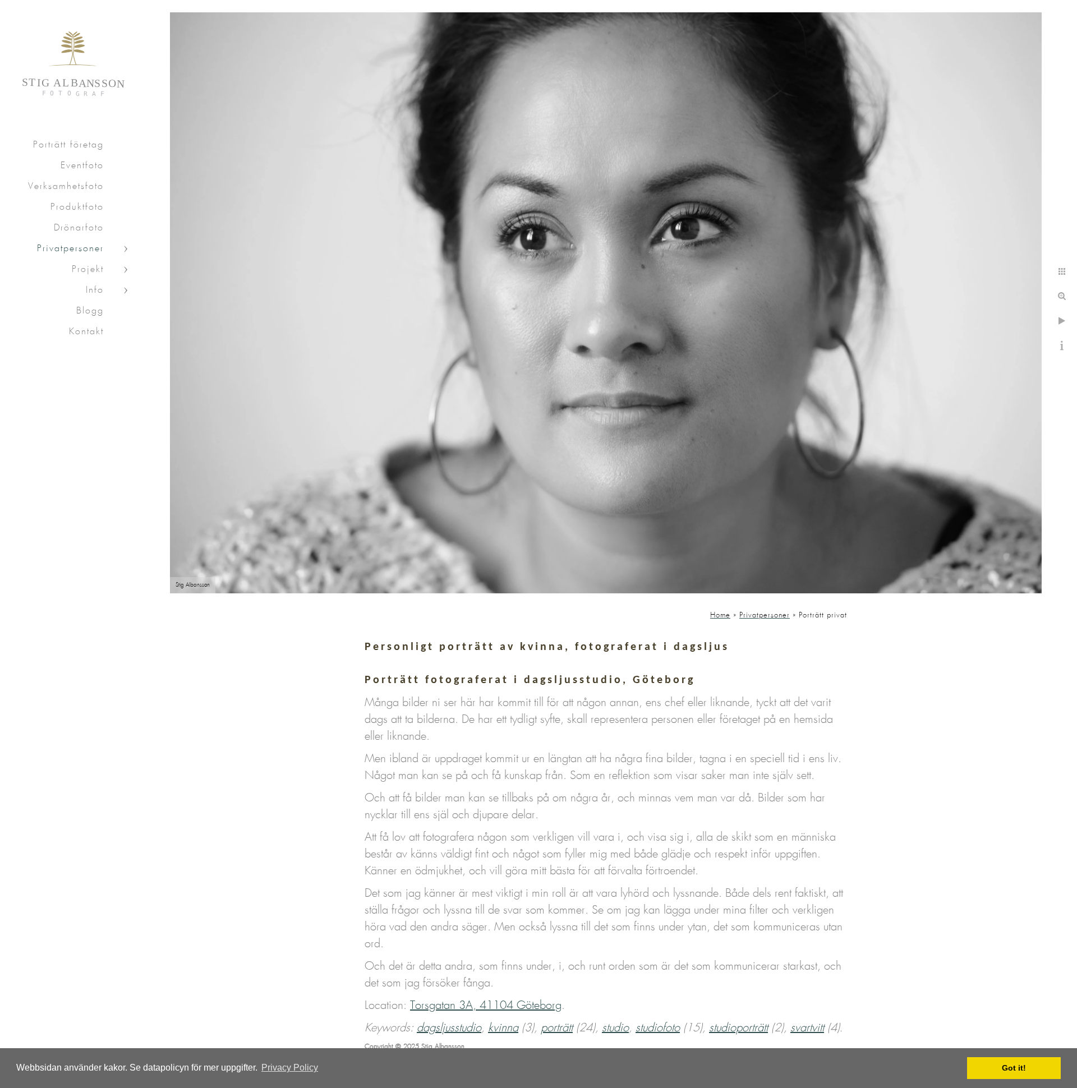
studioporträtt (738, 1028)
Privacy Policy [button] (289, 1067)
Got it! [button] (1014, 1067)
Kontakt (86, 331)
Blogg (90, 311)
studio (615, 1028)
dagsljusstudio (449, 1028)
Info (95, 290)
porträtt (557, 1028)
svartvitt (807, 1028)
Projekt (88, 269)
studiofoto (658, 1028)
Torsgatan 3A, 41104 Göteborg (485, 1005)
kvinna (503, 1028)
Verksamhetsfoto (66, 186)
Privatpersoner (70, 248)
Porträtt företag (68, 145)
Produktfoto (77, 207)
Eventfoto (82, 165)
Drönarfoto (79, 228)
